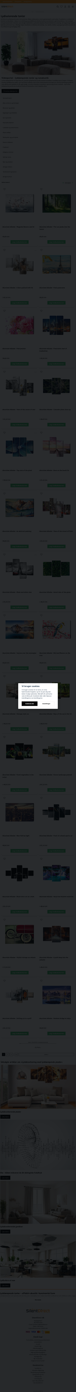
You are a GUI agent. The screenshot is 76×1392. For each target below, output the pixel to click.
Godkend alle (29, 703)
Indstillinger (46, 703)
